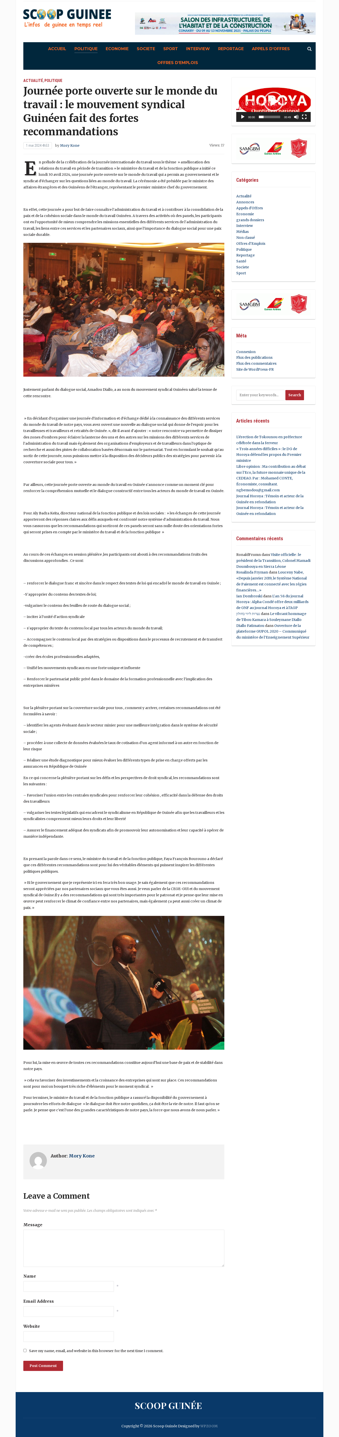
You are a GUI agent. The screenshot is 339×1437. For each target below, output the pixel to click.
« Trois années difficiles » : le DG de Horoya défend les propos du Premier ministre (269, 455)
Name (29, 1276)
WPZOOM (209, 1426)
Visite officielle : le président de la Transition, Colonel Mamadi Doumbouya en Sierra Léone (273, 560)
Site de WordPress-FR (255, 369)
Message (32, 1224)
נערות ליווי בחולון (248, 613)
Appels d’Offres (271, 48)
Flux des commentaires (256, 363)
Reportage (231, 48)
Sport (170, 48)
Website (31, 1326)
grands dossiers (250, 220)
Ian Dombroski (249, 596)
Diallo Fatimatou (250, 625)
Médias (242, 231)
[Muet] (296, 116)
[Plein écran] (304, 116)
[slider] (269, 117)
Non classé (245, 237)
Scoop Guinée (168, 1405)
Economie (117, 48)
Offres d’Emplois (177, 62)
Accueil (57, 48)
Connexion (246, 352)
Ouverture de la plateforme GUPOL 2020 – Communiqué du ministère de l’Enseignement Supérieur (272, 631)
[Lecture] (242, 116)
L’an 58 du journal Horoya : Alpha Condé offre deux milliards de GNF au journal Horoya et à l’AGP (272, 602)
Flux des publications (254, 357)
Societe (146, 48)
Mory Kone (69, 145)
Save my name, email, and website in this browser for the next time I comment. (96, 1351)
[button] (273, 101)
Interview (198, 48)
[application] (273, 101)
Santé (241, 261)
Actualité (33, 80)
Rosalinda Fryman (252, 572)
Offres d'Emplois (250, 243)
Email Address (38, 1301)
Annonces (245, 202)
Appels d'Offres (249, 208)
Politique (86, 48)
